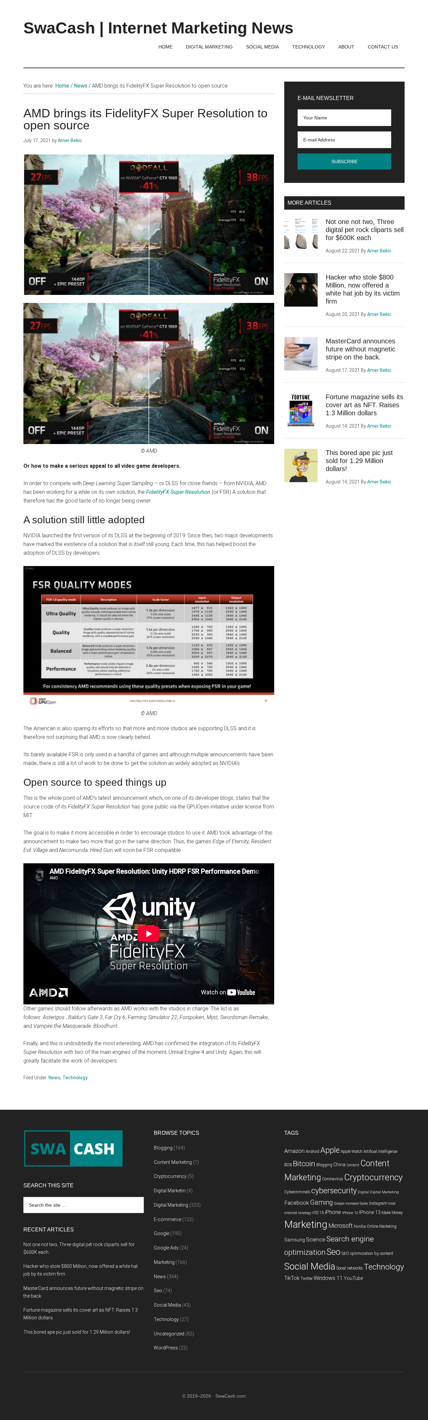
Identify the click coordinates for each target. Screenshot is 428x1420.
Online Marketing (382, 1226)
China (339, 1165)
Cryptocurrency (170, 1176)
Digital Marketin (170, 1190)
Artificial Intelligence (380, 1151)
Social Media (167, 1305)
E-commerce (167, 1219)
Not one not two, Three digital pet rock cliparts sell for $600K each (365, 229)
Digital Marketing (171, 1205)
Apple (330, 1150)
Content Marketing (173, 1162)
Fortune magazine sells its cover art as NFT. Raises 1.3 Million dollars (364, 405)
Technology (75, 1077)
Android (312, 1151)
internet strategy (297, 1213)
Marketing (164, 1262)
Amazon (294, 1151)
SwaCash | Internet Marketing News (158, 28)
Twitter (307, 1278)
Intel (392, 1203)
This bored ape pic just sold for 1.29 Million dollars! (359, 460)
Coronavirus (332, 1179)
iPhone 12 (350, 1213)
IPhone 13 (370, 1212)
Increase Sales (356, 1203)
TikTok (292, 1278)
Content (352, 1165)
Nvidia (360, 1226)
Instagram (378, 1203)
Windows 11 (328, 1278)
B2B (288, 1165)
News (54, 1077)
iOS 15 (318, 1212)
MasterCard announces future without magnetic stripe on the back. (360, 349)
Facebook (296, 1202)
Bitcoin (304, 1163)
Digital (363, 1192)
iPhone (333, 1212)
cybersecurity (334, 1190)
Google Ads (166, 1247)
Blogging (163, 1148)
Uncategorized (169, 1333)
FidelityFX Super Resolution (178, 492)
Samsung (294, 1240)
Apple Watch (351, 1151)
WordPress (166, 1347)
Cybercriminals (297, 1192)
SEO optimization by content (367, 1253)
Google (161, 1233)
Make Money (392, 1212)
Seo (158, 1290)
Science (315, 1239)
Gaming (321, 1202)
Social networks (349, 1268)
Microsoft (340, 1225)
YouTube (353, 1278)
